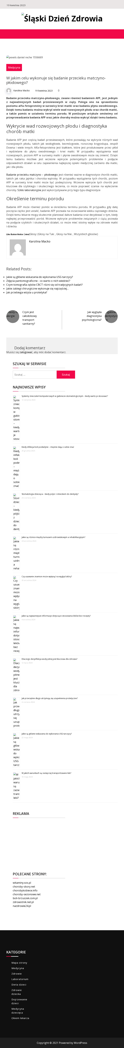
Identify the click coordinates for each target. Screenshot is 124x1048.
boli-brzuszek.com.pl (25, 898)
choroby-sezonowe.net (27, 894)
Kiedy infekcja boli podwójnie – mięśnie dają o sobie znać (48, 447)
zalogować (26, 352)
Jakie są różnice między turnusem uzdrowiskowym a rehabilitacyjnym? (53, 537)
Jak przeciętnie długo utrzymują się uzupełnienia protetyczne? (50, 698)
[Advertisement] (65, 842)
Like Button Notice (14, 234)
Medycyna (14, 67)
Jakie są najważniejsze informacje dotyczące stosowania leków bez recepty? (56, 615)
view (27, 234)
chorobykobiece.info (25, 890)
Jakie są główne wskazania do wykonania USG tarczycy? (47, 733)
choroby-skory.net (24, 886)
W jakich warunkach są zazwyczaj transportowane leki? (46, 773)
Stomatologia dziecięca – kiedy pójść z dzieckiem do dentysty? (50, 494)
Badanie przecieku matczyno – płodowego (32, 174)
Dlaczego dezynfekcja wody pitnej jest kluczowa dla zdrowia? (49, 659)
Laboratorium (19, 979)
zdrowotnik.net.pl (23, 902)
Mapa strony (19, 962)
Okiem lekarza (20, 1018)
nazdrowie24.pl (22, 906)
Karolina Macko (21, 90)
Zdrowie (16, 973)
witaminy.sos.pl (22, 882)
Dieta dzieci (18, 984)
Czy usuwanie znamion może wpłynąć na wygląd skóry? (47, 576)
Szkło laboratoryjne (29, 190)
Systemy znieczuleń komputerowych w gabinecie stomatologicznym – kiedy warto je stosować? (65, 396)
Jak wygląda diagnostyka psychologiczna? (92, 316)
